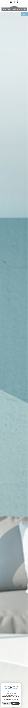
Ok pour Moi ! (15, 703)
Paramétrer (6, 703)
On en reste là (14, 685)
